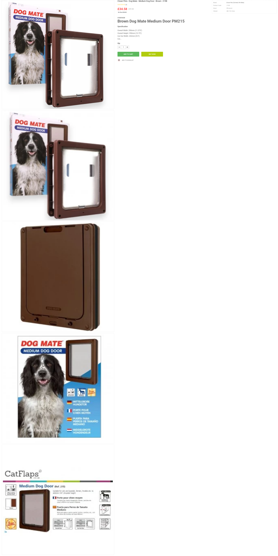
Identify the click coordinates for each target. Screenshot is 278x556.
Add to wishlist (128, 60)
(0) (126, 4)
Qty (118, 43)
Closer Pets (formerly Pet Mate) (235, 2)
